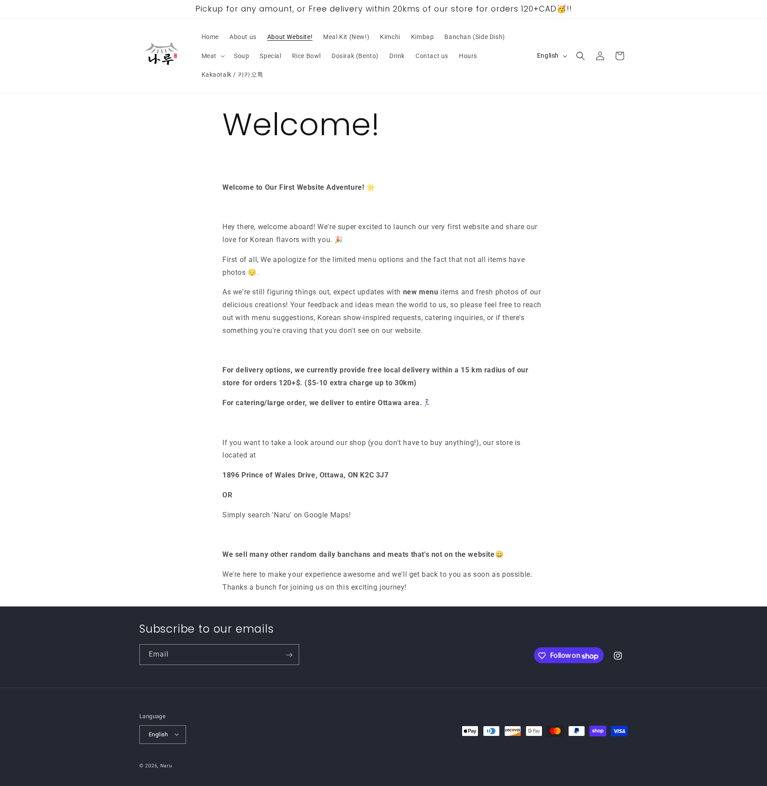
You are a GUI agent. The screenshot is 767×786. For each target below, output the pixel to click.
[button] (212, 56)
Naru (166, 765)
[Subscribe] (289, 655)
